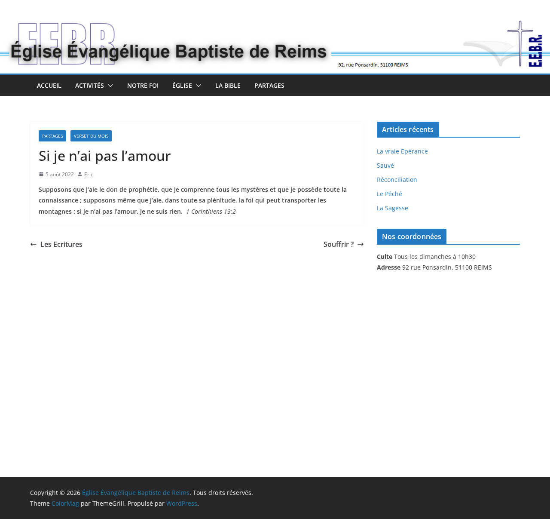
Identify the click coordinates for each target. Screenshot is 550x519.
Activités (89, 85)
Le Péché (389, 194)
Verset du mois (91, 136)
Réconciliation (397, 179)
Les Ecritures (61, 244)
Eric (88, 174)
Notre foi (143, 85)
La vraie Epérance (402, 151)
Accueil (49, 85)
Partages (269, 85)
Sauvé (385, 165)
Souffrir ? (339, 244)
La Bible (228, 85)
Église (182, 85)
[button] (108, 86)
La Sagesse (392, 208)
